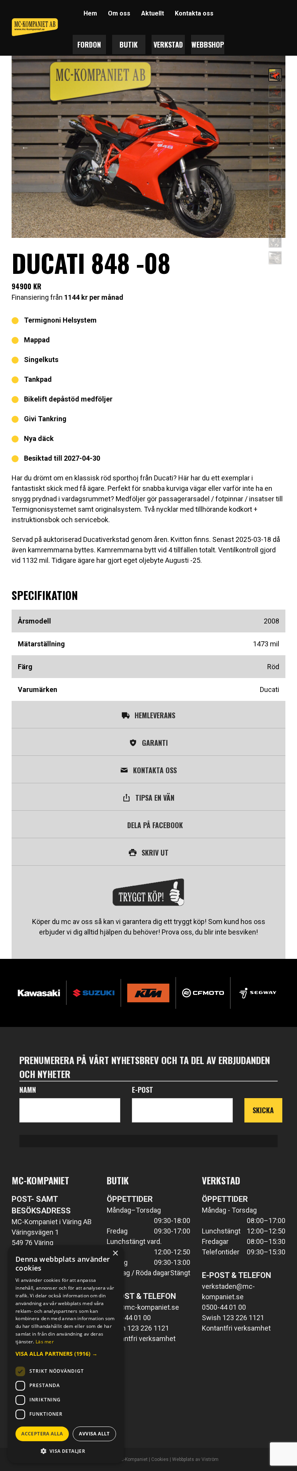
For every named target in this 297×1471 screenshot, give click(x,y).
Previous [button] (25, 146)
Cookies (160, 1459)
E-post (142, 1090)
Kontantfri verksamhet (141, 1338)
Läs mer (45, 1341)
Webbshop (207, 44)
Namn (27, 1090)
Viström (209, 1459)
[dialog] (66, 1354)
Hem (90, 13)
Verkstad (168, 44)
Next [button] (272, 146)
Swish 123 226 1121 (138, 1328)
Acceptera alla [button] (42, 1433)
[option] (148, 147)
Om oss (119, 13)
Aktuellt (152, 13)
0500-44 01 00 (129, 1318)
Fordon (89, 44)
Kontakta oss (194, 13)
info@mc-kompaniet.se (143, 1307)
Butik (128, 44)
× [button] (115, 1253)
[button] (65, 1354)
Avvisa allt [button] (94, 1433)
